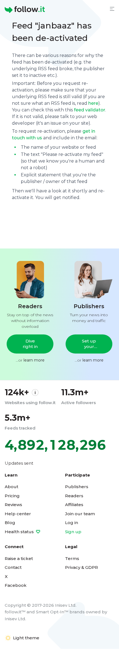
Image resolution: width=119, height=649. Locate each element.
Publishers (76, 486)
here (93, 103)
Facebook (16, 585)
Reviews (13, 504)
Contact (13, 567)
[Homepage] (25, 10)
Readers (74, 495)
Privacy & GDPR (81, 567)
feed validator (89, 109)
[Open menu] (112, 9)
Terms (72, 558)
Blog (10, 522)
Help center (18, 513)
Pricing (12, 495)
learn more (34, 360)
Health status (20, 531)
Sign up (73, 531)
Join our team (80, 513)
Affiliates (74, 504)
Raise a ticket (19, 558)
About (11, 486)
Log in (71, 522)
